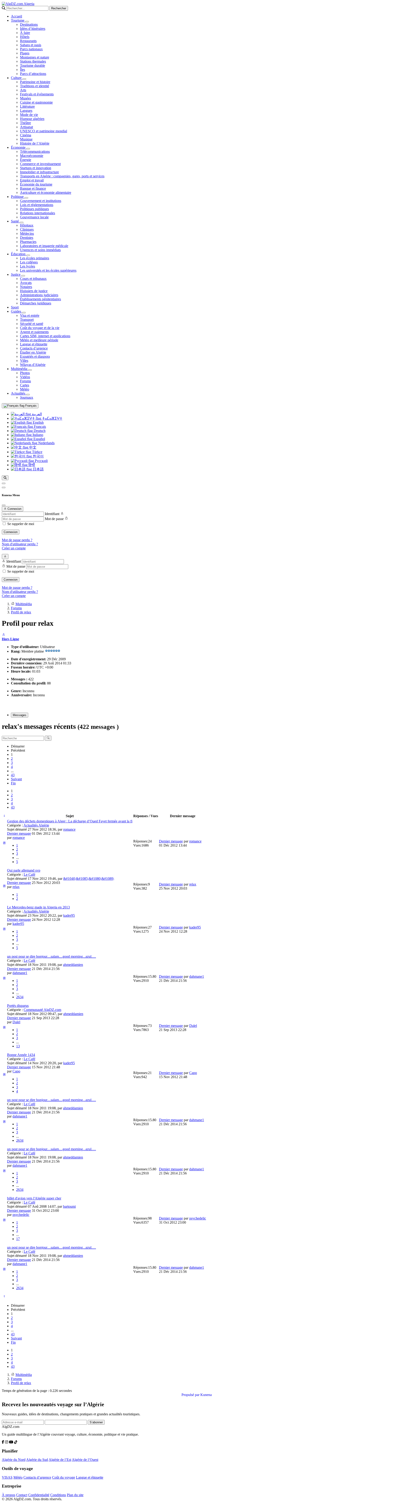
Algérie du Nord (13, 1460)
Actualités (18, 393)
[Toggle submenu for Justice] (23, 275)
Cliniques (27, 229)
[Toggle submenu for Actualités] (28, 394)
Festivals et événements (37, 94)
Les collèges (29, 262)
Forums (25, 381)
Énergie (25, 160)
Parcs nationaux (31, 49)
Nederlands (46, 443)
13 (18, 1046)
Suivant (16, 779)
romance (69, 829)
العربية (36, 414)
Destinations (29, 24)
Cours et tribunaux (33, 279)
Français (30, 405)
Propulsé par (190, 1395)
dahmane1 (20, 973)
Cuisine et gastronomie (36, 102)
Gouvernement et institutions (40, 201)
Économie (18, 147)
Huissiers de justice (34, 291)
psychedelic (21, 1215)
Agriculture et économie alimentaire (45, 192)
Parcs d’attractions (33, 74)
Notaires (26, 287)
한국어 (38, 456)
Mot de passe (54, 519)
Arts (23, 90)
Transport (27, 320)
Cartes (24, 385)
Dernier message (19, 833)
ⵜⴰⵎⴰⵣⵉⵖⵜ (51, 418)
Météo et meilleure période (39, 340)
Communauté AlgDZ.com (42, 1010)
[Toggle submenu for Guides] (24, 312)
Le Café (29, 874)
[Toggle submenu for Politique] (26, 198)
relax (16, 887)
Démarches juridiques (35, 303)
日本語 (38, 469)
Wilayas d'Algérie (32, 365)
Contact (21, 1495)
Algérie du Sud (37, 1460)
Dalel (16, 1022)
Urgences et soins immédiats (40, 250)
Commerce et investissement (40, 164)
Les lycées (27, 266)
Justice (16, 274)
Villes (24, 360)
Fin (13, 783)
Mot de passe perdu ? (17, 540)
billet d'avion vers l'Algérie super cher (34, 1198)
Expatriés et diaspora (35, 356)
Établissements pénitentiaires (40, 299)
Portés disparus (18, 1006)
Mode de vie (29, 115)
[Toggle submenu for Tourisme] (27, 21)
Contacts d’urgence (34, 348)
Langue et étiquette (33, 344)
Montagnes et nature (34, 57)
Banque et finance (33, 188)
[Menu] (3, 483)
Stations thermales (33, 61)
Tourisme (18, 20)
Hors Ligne (10, 639)
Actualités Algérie (36, 825)
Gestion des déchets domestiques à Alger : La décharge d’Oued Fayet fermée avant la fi (69, 821)
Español (39, 439)
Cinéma (25, 135)
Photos (25, 373)
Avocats (26, 283)
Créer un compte (14, 548)
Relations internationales (37, 213)
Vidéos (25, 377)
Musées (25, 98)
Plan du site (75, 1495)
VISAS (7, 1477)
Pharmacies (28, 242)
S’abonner (96, 1422)
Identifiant (52, 514)
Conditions (58, 1495)
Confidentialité (38, 1495)
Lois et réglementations (36, 205)
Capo (16, 1071)
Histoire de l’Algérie (34, 143)
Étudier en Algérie (33, 352)
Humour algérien (32, 119)
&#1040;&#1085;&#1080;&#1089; (88, 878)
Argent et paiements (34, 332)
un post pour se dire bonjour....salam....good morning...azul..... (51, 956)
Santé (15, 221)
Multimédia (19, 369)
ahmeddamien (73, 965)
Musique (26, 139)
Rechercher (58, 8)
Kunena (206, 1395)
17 (18, 1239)
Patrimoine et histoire (35, 82)
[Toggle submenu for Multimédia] (30, 370)
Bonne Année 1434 (21, 1055)
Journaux (26, 397)
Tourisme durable (32, 65)
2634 (19, 997)
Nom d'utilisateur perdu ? (20, 544)
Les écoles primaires (34, 258)
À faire (25, 33)
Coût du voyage (63, 1477)
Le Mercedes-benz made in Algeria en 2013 (38, 907)
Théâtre (25, 123)
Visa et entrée (29, 315)
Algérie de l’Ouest (85, 1460)
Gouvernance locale (34, 217)
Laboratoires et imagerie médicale (44, 246)
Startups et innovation (35, 168)
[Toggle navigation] (3, 487)
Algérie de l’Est (60, 1460)
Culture (17, 78)
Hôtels (24, 37)
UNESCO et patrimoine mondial (43, 131)
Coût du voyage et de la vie (39, 328)
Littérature (27, 106)
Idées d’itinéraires (32, 29)
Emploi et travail (32, 180)
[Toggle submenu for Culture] (24, 79)
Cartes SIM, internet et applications (45, 336)
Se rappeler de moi (20, 524)
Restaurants (28, 41)
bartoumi (69, 1206)
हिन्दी (31, 465)
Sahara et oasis (30, 45)
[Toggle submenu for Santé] (21, 222)
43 (13, 775)
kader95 (69, 915)
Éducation (18, 254)
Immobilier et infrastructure (39, 172)
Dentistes (26, 238)
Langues (26, 110)
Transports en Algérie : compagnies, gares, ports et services (62, 176)
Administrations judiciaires (39, 295)
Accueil (16, 16)
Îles (22, 69)
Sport (15, 307)
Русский (41, 461)
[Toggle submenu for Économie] (28, 148)
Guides (16, 311)
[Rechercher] (5, 477)
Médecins (27, 233)
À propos (8, 1495)
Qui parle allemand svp (23, 870)
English (38, 422)
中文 (32, 447)
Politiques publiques (34, 209)
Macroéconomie (31, 156)
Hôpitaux (26, 225)
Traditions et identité (34, 86)
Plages (24, 53)
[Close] (3, 505)
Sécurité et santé (31, 324)
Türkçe (36, 452)
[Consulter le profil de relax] (3, 635)
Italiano (37, 435)
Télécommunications (35, 151)
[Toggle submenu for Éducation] (28, 255)
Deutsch (39, 431)
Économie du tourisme (36, 184)
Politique (18, 197)
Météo (24, 389)
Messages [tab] (19, 715)
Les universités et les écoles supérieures (48, 270)
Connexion (11, 532)
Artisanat (26, 127)
